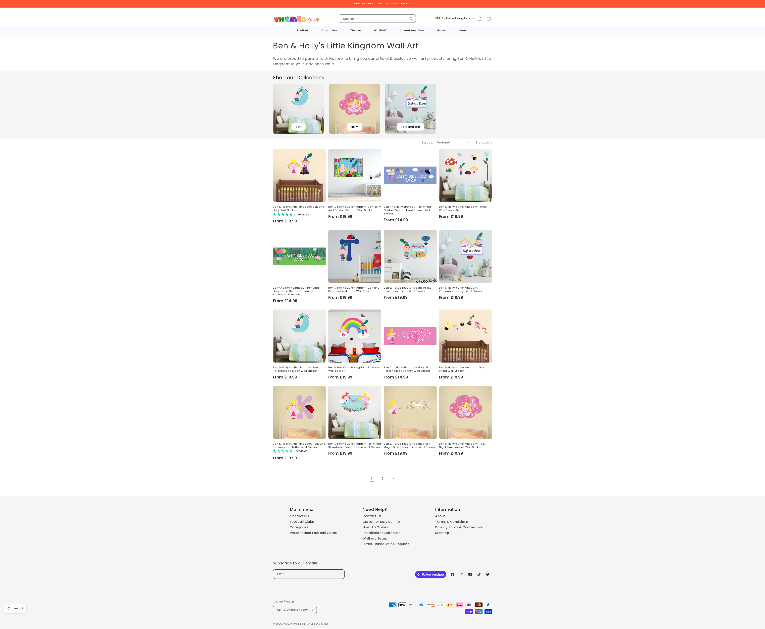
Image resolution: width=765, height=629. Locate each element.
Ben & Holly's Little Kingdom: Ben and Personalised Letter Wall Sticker (354, 289)
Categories (299, 527)
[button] (488, 18)
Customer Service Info (381, 521)
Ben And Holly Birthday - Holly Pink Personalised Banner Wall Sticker (407, 369)
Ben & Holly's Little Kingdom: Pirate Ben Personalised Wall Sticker (408, 289)
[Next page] (393, 478)
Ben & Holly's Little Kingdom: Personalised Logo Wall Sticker (460, 289)
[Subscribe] (340, 574)
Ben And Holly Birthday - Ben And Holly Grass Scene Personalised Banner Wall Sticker (296, 291)
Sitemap (442, 533)
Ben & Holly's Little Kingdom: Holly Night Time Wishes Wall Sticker (462, 445)
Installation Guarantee (381, 533)
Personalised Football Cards (313, 533)
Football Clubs (302, 521)
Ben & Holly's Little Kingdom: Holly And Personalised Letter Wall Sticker (299, 445)
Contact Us (372, 516)
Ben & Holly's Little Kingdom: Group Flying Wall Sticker (463, 369)
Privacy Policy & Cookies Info (459, 527)
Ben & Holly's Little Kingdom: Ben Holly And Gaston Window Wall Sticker (354, 208)
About (440, 516)
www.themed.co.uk (294, 623)
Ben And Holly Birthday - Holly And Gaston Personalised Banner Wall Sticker (407, 210)
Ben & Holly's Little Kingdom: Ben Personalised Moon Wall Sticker (295, 369)
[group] (298, 109)
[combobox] (377, 19)
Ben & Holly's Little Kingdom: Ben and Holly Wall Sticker (298, 208)
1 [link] (371, 478)
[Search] (411, 19)
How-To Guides (375, 527)
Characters (299, 516)
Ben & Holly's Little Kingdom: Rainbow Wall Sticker (354, 369)
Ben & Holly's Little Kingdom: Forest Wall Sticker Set (463, 208)
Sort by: (427, 142)
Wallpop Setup (375, 538)
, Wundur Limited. (318, 623)
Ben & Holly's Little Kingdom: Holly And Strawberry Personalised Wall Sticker (354, 445)
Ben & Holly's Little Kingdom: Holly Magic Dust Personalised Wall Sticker (409, 445)
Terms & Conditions (451, 521)
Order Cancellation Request (386, 544)
